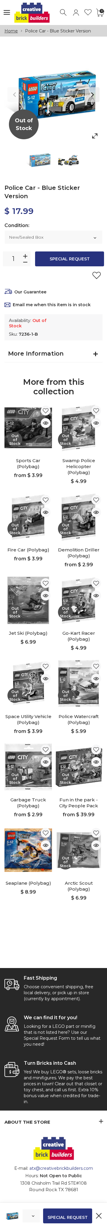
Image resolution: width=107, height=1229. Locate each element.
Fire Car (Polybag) (28, 550)
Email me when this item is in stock (52, 304)
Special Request (70, 259)
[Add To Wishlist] (96, 275)
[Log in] (76, 13)
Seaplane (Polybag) (28, 883)
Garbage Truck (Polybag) (28, 803)
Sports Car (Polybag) (28, 463)
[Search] (64, 13)
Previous (14, 94)
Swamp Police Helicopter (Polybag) (78, 466)
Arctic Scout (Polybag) (79, 886)
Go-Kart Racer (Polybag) (78, 636)
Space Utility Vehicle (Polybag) (28, 719)
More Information (36, 353)
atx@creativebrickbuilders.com (61, 1168)
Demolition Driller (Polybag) (79, 553)
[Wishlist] (88, 13)
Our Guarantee (30, 292)
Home (11, 31)
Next (92, 94)
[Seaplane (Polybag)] (28, 850)
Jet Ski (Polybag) (28, 633)
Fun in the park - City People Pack (78, 803)
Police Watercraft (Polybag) (79, 719)
